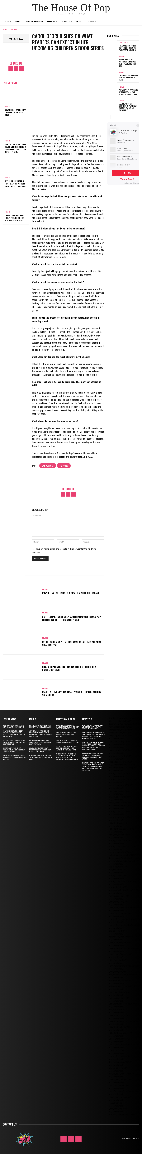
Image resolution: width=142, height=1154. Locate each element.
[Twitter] (21, 68)
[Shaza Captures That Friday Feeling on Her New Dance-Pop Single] (16, 201)
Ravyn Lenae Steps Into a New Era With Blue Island (15, 112)
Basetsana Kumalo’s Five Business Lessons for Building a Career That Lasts (92, 756)
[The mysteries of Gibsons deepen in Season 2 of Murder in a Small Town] (112, 91)
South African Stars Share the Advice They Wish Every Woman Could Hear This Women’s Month (93, 735)
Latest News (9, 719)
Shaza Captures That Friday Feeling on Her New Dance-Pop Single (15, 218)
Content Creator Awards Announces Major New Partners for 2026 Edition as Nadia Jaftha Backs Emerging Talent (93, 745)
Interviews (53, 21)
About (79, 21)
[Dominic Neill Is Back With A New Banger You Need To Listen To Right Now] (112, 61)
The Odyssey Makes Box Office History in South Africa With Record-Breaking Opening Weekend (67, 756)
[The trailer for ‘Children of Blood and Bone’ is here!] (112, 76)
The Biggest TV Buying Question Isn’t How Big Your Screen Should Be (127, 48)
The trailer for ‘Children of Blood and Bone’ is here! (128, 77)
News (8, 21)
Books (14, 29)
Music (18, 21)
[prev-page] (109, 117)
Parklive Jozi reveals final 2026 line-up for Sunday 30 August (71, 693)
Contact (91, 21)
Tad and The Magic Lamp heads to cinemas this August (66, 734)
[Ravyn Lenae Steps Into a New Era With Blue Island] (16, 95)
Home (5, 29)
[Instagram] (16, 68)
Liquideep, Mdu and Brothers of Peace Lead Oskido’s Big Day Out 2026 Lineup (128, 107)
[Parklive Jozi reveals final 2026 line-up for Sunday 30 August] (21, 692)
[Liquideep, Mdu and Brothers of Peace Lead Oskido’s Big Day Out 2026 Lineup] (112, 105)
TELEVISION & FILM (65, 719)
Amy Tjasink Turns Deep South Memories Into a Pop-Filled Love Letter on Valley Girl (15, 148)
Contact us (10, 1124)
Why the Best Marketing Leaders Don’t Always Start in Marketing (92, 727)
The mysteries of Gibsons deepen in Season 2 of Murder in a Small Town (128, 92)
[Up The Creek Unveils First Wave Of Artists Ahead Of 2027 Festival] (16, 166)
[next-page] (113, 117)
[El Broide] (16, 52)
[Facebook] (10, 68)
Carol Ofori (47, 465)
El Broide (16, 63)
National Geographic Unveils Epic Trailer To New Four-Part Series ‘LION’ (67, 727)
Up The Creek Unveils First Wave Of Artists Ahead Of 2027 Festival (15, 184)
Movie (122, 72)
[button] (135, 21)
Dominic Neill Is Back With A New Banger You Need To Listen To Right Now (128, 62)
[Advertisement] (124, 233)
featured (64, 465)
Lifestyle (67, 21)
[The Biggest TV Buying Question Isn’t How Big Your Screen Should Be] (112, 46)
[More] (83, 126)
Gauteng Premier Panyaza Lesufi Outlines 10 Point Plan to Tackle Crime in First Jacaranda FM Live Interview (93, 766)
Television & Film (34, 21)
